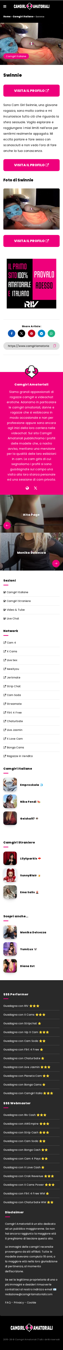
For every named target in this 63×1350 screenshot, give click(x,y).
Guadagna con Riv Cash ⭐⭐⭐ (25, 1115)
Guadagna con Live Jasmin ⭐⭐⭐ (27, 1067)
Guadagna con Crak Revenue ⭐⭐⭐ (28, 1176)
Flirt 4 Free (14, 713)
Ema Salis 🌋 (29, 892)
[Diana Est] (10, 966)
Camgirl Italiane (23, 16)
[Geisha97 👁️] (10, 818)
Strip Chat (13, 686)
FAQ (8, 1302)
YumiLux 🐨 (28, 949)
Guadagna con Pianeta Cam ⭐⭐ (26, 1076)
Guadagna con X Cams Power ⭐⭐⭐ (29, 1185)
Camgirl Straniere (18, 601)
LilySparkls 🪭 (30, 859)
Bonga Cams (15, 747)
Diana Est (27, 966)
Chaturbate (14, 721)
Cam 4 (11, 643)
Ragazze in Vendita (19, 756)
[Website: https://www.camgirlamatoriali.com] (27, 488)
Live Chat (12, 618)
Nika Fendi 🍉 (30, 802)
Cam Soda (13, 695)
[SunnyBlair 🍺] (10, 875)
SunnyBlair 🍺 (30, 875)
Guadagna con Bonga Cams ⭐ (24, 1085)
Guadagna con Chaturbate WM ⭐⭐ (28, 1202)
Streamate (14, 704)
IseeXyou (12, 669)
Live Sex (11, 660)
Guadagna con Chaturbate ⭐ (24, 1058)
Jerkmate (13, 677)
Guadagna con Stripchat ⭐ (22, 1023)
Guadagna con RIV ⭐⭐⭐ (21, 1006)
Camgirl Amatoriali (31, 384)
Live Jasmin (14, 730)
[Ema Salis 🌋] (10, 892)
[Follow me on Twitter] (35, 488)
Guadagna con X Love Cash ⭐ (24, 1167)
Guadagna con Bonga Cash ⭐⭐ (25, 1150)
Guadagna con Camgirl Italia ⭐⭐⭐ (28, 1093)
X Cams (11, 651)
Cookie (31, 1302)
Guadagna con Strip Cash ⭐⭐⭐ (26, 1132)
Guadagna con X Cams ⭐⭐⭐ (24, 1015)
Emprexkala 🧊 (31, 785)
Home (7, 16)
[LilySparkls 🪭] (10, 858)
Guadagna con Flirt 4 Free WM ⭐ (26, 1193)
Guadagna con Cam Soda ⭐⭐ (24, 1041)
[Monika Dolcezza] (10, 932)
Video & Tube (15, 610)
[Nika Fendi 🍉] (10, 801)
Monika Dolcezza (33, 932)
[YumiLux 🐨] (10, 949)
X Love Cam (14, 739)
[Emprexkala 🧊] (10, 784)
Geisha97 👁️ (29, 819)
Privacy (19, 1302)
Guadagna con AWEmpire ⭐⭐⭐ (26, 1124)
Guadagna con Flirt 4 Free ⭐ (23, 1049)
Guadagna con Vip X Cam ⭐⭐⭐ (26, 1032)
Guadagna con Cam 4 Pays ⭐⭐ (25, 1159)
